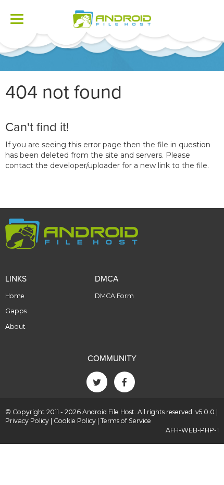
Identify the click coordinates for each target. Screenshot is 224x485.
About (15, 326)
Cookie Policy (75, 421)
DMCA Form (114, 296)
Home (14, 296)
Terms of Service (126, 421)
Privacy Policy (27, 421)
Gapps (16, 311)
